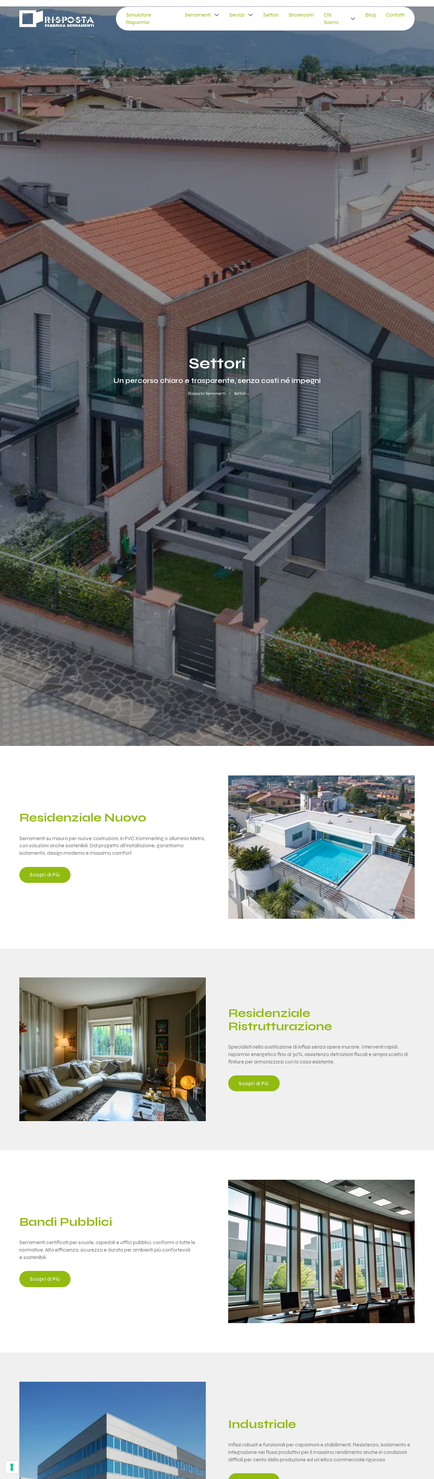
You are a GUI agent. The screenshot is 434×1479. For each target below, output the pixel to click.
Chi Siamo (331, 18)
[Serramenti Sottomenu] (216, 15)
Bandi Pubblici (65, 1222)
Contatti (395, 15)
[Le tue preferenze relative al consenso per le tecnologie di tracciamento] (11, 1467)
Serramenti (198, 15)
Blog (371, 15)
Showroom (301, 15)
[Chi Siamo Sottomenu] (353, 18)
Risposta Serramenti (206, 393)
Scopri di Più (45, 874)
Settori (270, 15)
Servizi (236, 15)
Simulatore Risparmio (138, 18)
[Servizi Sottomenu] (250, 15)
